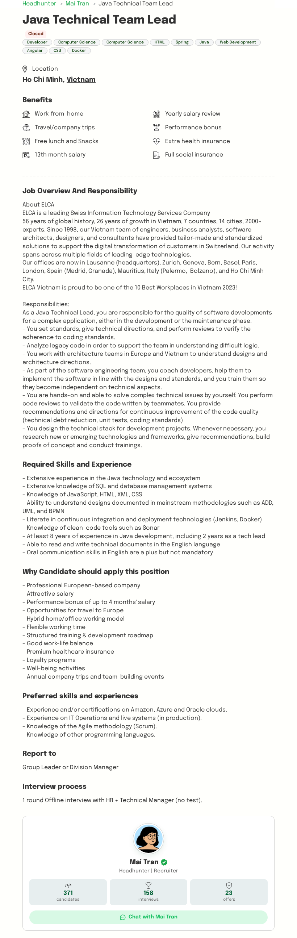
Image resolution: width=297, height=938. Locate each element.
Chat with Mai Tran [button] (153, 917)
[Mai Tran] (148, 839)
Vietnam (81, 80)
